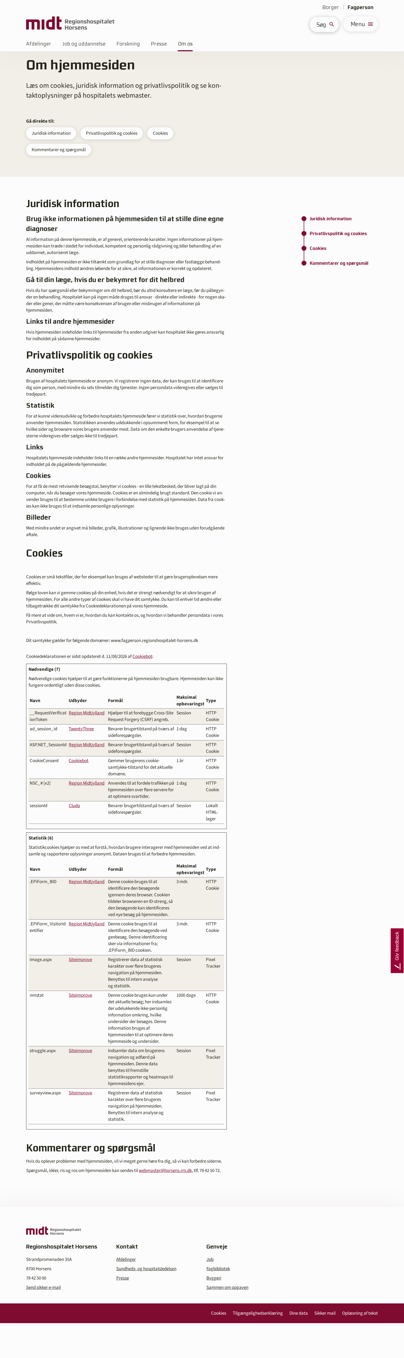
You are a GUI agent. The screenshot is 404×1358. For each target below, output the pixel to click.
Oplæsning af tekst (360, 1313)
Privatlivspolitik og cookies (111, 133)
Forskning (128, 44)
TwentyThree (81, 729)
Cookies (160, 133)
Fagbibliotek (218, 1269)
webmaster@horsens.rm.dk (165, 1170)
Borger (330, 7)
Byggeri (213, 1278)
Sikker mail (325, 1313)
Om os (185, 44)
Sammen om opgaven (227, 1287)
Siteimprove (80, 959)
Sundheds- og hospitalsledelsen (146, 1269)
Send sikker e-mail (43, 1287)
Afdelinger (38, 44)
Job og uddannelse (84, 44)
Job (210, 1259)
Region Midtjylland (86, 713)
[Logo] (70, 24)
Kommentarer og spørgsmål (59, 149)
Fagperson (360, 7)
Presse (159, 44)
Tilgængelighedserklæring (258, 1313)
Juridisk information (51, 133)
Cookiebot (142, 656)
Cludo (74, 805)
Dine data (298, 1313)
